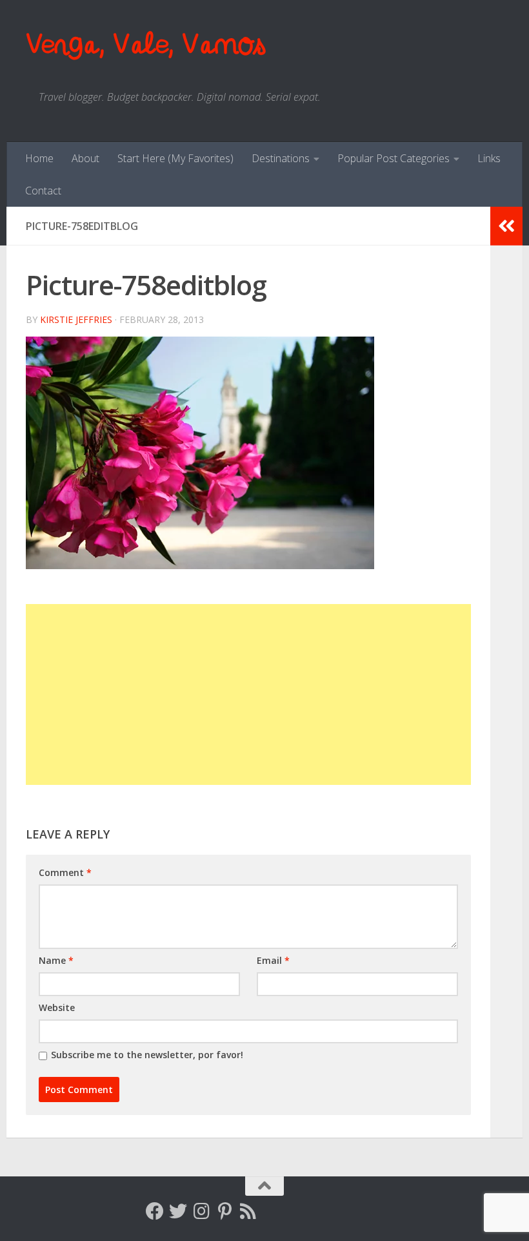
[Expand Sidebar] (506, 226)
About (85, 158)
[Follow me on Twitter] (178, 1211)
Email (273, 960)
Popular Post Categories (393, 158)
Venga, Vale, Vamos (145, 44)
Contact (43, 190)
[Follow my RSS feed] (248, 1211)
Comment (65, 872)
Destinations (281, 158)
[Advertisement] (248, 694)
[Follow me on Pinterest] (224, 1211)
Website (57, 1007)
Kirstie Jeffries (76, 319)
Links (489, 158)
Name (56, 960)
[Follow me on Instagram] (201, 1211)
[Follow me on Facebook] (155, 1211)
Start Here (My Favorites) (175, 158)
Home (39, 158)
